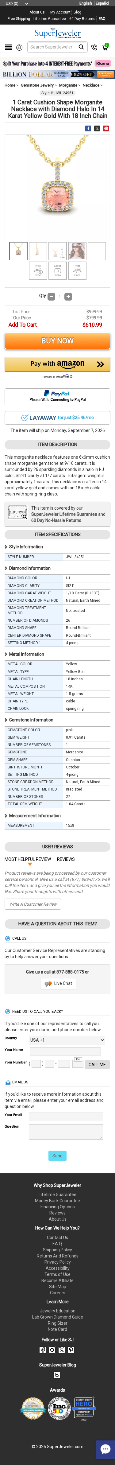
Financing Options (57, 1206)
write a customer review (33, 904)
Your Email (13, 1115)
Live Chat (62, 983)
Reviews (57, 1212)
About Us (58, 1219)
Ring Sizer (57, 1323)
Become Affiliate (57, 1280)
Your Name (14, 1050)
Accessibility (58, 1268)
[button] (57, 369)
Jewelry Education (57, 1310)
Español (102, 3)
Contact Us (57, 1237)
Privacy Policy (57, 1262)
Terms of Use (57, 1274)
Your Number (16, 1062)
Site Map (57, 1286)
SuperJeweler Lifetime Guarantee (64, 514)
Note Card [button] (57, 1329)
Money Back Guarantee (57, 1200)
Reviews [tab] (66, 859)
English (85, 3)
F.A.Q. (57, 1243)
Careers (57, 1292)
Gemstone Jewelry (37, 85)
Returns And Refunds (58, 1255)
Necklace (91, 85)
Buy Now (57, 340)
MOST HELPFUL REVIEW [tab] (28, 859)
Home (10, 85)
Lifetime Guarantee (57, 1194)
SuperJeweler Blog (57, 1364)
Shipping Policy (57, 1249)
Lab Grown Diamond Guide (57, 1317)
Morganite (68, 85)
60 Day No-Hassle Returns (56, 520)
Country (11, 1038)
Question (12, 1127)
